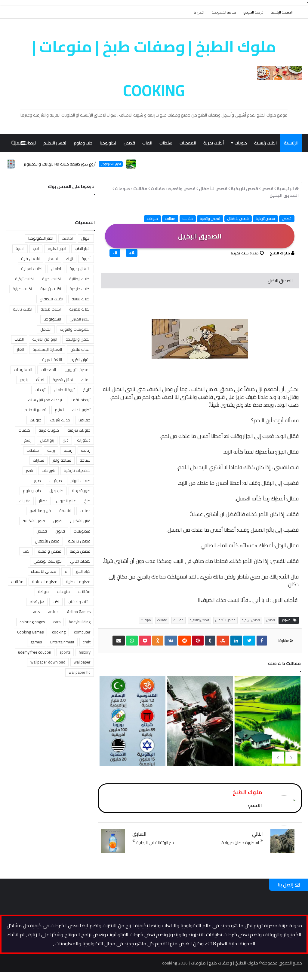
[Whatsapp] (132, 640)
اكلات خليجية (80, 288)
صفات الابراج (80, 480)
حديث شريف (60, 420)
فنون (57, 520)
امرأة (40, 379)
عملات (85, 510)
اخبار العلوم (57, 248)
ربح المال (47, 440)
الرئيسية (291, 143)
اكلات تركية (24, 278)
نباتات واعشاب (79, 601)
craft (87, 641)
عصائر (43, 500)
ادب (36, 248)
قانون (60, 531)
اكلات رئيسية (265, 143)
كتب (26, 551)
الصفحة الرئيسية (282, 12)
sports (65, 652)
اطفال (56, 268)
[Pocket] (145, 640)
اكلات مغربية (80, 309)
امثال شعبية (63, 379)
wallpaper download (47, 662)
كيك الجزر (83, 571)
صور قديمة (81, 490)
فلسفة (65, 510)
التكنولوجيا (52, 319)
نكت (56, 601)
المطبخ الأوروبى (77, 369)
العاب (147, 143)
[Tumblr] (210, 640)
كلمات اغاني (80, 561)
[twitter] (249, 640)
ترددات (40, 389)
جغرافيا (85, 420)
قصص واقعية (210, 218)
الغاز (20, 349)
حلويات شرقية (79, 430)
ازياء (69, 258)
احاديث (67, 238)
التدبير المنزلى (80, 319)
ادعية (20, 248)
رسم (28, 440)
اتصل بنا (198, 12)
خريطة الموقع (253, 12)
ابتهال (86, 238)
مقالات (291, 161)
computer (82, 632)
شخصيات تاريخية (77, 470)
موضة (43, 591)
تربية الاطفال (64, 389)
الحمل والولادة (78, 339)
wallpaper (82, 662)
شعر (29, 470)
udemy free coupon (34, 652)
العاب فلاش (80, 349)
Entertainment (62, 641)
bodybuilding (80, 621)
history (85, 652)
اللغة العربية (52, 359)
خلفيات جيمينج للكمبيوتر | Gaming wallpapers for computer (199, 756)
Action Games (79, 611)
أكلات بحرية (213, 143)
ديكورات (84, 440)
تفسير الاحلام (54, 143)
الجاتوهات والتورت (75, 329)
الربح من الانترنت (44, 339)
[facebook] (262, 640)
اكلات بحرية (51, 278)
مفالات (188, 218)
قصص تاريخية (265, 218)
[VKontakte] (171, 640)
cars (56, 621)
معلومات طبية (78, 581)
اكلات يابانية (22, 309)
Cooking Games (30, 632)
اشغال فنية (30, 258)
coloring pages (32, 621)
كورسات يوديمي (47, 561)
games (36, 641)
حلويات (241, 143)
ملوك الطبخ (280, 253)
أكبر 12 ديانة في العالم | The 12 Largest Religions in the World (131, 746)
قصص (129, 143)
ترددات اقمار (80, 399)
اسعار (53, 258)
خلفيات (24, 430)
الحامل (45, 329)
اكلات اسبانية (31, 268)
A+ (131, 253)
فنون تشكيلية (34, 520)
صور (37, 480)
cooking (59, 632)
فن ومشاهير (40, 510)
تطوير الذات (81, 409)
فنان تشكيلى (80, 520)
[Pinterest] (198, 640)
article (53, 611)
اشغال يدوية (80, 268)
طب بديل (56, 490)
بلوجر (24, 379)
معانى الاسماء (43, 571)
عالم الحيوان (66, 500)
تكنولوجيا (108, 143)
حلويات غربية (48, 430)
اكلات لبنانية (81, 298)
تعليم (59, 409)
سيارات (38, 460)
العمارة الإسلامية (47, 349)
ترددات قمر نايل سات (45, 399)
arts (36, 611)
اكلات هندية (51, 309)
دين (66, 440)
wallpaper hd (80, 672)
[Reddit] (184, 640)
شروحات (48, 470)
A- (114, 253)
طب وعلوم (83, 143)
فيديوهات (82, 531)
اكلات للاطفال (51, 298)
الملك (86, 379)
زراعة (51, 450)
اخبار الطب (83, 248)
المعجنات (188, 143)
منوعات (271, 161)
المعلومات (23, 369)
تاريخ (87, 389)
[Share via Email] (118, 640)
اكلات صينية (22, 288)
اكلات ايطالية (80, 278)
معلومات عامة (44, 581)
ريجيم (67, 450)
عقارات (24, 500)
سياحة (85, 460)
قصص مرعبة (80, 551)
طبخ (87, 500)
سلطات (165, 143)
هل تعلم (36, 601)
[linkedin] (236, 640)
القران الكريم (80, 359)
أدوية (86, 258)
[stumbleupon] (223, 640)
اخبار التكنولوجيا (40, 238)
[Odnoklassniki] (157, 640)
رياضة (86, 450)
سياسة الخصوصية (224, 12)
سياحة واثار (62, 460)
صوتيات (55, 480)
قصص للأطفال (238, 218)
